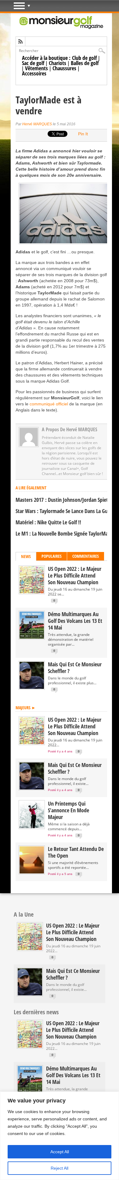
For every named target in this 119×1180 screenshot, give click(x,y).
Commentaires (85, 556)
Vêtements (36, 68)
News (26, 556)
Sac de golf (33, 63)
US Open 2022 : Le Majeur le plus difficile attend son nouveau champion (74, 575)
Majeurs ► (26, 707)
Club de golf (84, 57)
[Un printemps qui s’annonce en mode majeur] (32, 826)
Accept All (59, 1151)
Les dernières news (36, 1012)
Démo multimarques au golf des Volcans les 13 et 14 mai (75, 621)
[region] (59, 1136)
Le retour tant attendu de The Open (76, 852)
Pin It (83, 133)
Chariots (57, 63)
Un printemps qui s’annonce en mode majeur (68, 810)
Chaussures (64, 68)
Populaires (51, 556)
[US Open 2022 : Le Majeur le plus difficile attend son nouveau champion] (32, 592)
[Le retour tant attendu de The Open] (32, 872)
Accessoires (34, 73)
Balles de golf (85, 63)
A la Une (24, 914)
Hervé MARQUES (37, 124)
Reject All (59, 1168)
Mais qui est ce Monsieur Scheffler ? (75, 667)
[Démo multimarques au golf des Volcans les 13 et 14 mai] (32, 637)
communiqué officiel (49, 403)
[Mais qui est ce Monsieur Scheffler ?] (32, 687)
